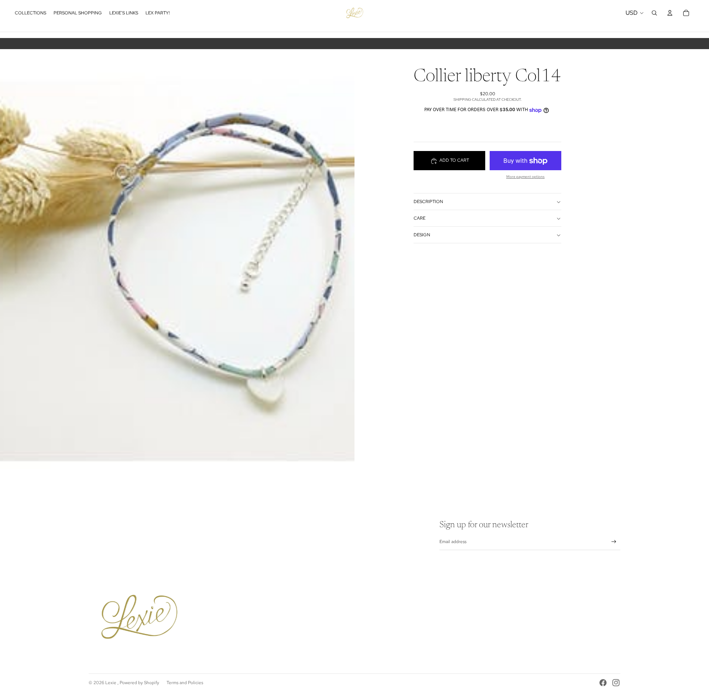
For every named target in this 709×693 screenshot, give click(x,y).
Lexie (111, 683)
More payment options (525, 177)
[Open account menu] (670, 13)
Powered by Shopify (139, 683)
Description (428, 202)
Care (419, 219)
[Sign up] (613, 541)
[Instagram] (616, 682)
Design (422, 235)
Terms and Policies (185, 683)
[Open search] (654, 13)
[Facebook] (603, 682)
